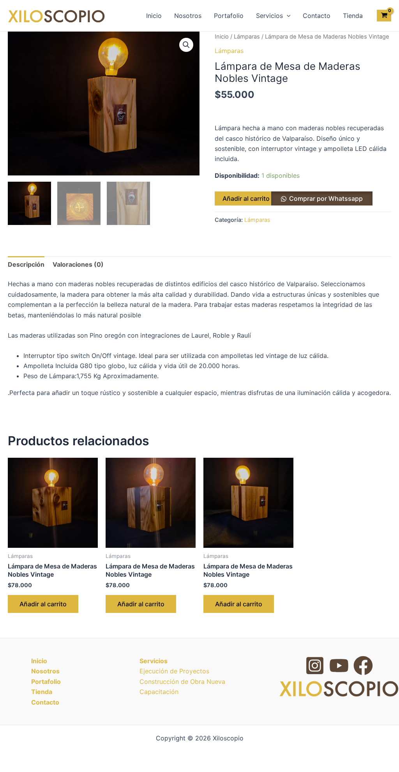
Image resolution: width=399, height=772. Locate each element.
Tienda (353, 15)
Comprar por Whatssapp (326, 198)
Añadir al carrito (246, 198)
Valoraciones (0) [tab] (78, 264)
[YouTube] (339, 665)
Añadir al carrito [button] (43, 604)
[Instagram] (315, 665)
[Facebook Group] (363, 665)
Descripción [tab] (26, 264)
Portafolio (229, 15)
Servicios (269, 15)
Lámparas (247, 36)
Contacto (316, 15)
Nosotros (187, 15)
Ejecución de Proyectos (174, 671)
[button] (287, 15)
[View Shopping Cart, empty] (384, 15)
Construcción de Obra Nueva (182, 681)
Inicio (154, 15)
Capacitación (158, 692)
